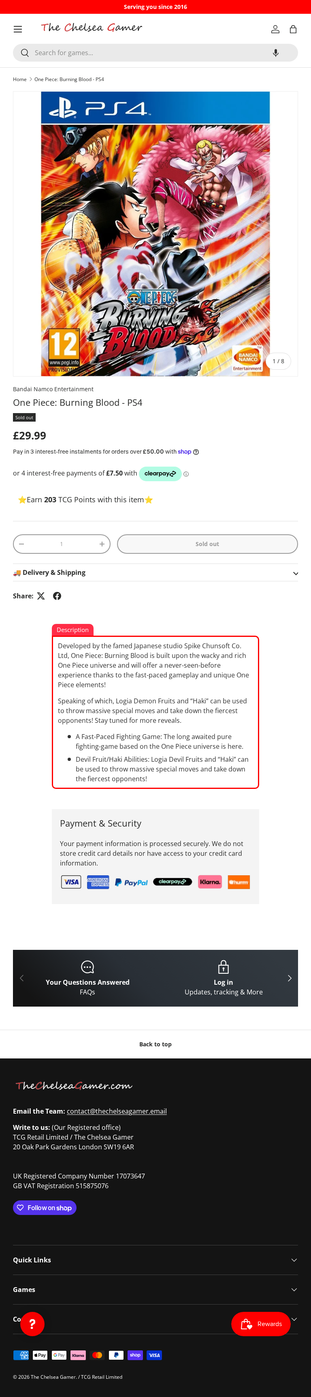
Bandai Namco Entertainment (53, 389)
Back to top (155, 1044)
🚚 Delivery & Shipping (49, 572)
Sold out (207, 544)
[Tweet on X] (41, 596)
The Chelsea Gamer (53, 1376)
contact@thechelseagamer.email (117, 1111)
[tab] (73, 630)
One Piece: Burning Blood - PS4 (69, 79)
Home (20, 79)
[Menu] (18, 29)
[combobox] (155, 53)
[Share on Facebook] (57, 596)
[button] (276, 53)
